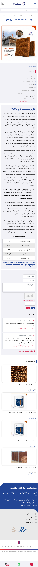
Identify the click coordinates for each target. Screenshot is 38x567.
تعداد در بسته (33, 389)
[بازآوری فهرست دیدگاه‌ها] (27, 315)
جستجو (35, 10)
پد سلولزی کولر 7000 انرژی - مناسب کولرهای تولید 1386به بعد (23, 440)
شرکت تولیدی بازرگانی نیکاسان (23, 488)
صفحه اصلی (30, 514)
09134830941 (25, 505)
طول (33, 84)
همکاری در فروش (29, 520)
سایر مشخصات (31, 93)
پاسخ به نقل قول (24, 329)
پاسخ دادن (30, 329)
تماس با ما (31, 517)
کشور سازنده (32, 96)
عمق (33, 90)
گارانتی (33, 81)
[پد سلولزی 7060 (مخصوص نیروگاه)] (19, 43)
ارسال (33, 308)
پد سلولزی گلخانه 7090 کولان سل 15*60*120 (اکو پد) (25, 467)
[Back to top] (19, 542)
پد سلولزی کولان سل (24, 101)
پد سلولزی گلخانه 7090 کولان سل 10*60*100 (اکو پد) (25, 385)
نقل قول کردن (16, 329)
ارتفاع (33, 87)
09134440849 (25, 503)
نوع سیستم (32, 76)
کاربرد (33, 79)
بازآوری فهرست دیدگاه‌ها (26, 351)
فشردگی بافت (32, 99)
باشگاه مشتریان (29, 522)
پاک (28, 308)
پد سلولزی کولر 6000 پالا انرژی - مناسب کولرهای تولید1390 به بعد (22, 412)
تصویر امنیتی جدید (28, 300)
